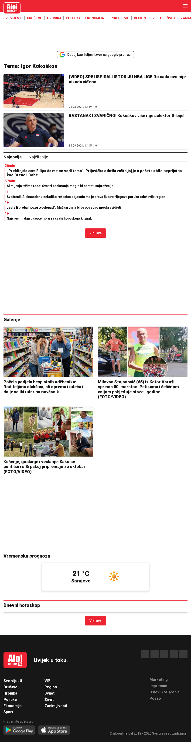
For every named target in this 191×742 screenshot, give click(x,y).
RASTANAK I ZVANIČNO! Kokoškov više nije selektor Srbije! (126, 115)
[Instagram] (174, 654)
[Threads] (154, 654)
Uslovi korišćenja (165, 692)
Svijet (156, 18)
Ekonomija (94, 18)
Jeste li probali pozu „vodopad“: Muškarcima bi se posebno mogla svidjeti (64, 207)
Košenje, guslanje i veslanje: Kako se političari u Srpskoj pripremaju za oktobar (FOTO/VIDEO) (44, 466)
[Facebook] (145, 654)
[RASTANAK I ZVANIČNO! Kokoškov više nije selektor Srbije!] (33, 130)
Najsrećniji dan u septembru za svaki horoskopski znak (49, 218)
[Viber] (183, 654)
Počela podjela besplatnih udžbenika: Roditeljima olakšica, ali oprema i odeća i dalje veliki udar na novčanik (43, 386)
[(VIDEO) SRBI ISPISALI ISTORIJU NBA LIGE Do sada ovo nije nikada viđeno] (33, 91)
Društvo (34, 18)
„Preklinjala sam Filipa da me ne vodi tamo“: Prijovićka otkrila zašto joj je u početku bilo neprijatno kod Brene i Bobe (94, 173)
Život (171, 18)
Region (140, 18)
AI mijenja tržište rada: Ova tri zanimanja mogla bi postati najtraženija (60, 186)
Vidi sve (95, 233)
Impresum (158, 686)
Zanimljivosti (55, 706)
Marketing (159, 679)
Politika (73, 18)
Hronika (54, 18)
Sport (114, 18)
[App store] (54, 730)
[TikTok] (164, 654)
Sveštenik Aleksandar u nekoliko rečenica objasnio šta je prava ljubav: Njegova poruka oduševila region (86, 197)
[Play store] (19, 730)
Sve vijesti (12, 18)
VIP (126, 18)
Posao (155, 698)
